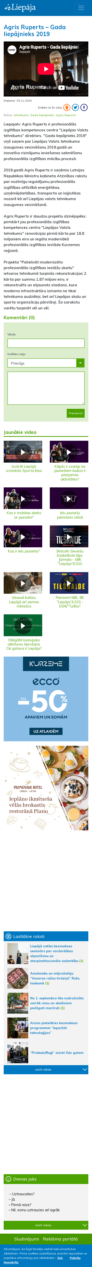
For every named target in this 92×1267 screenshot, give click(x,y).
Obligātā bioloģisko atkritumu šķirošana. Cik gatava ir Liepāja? (24, 644)
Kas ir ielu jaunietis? (24, 551)
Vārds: (11, 334)
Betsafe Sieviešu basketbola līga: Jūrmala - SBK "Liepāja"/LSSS (70, 557)
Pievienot (75, 413)
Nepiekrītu (11, 1262)
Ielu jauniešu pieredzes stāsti (70, 515)
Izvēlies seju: (16, 354)
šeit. (60, 1258)
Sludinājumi (26, 1238)
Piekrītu (75, 1258)
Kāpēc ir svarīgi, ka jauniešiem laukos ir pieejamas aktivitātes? (70, 473)
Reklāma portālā (60, 1238)
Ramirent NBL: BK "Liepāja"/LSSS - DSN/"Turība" (70, 601)
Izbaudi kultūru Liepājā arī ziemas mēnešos (24, 601)
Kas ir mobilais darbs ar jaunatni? (24, 515)
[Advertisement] (46, 881)
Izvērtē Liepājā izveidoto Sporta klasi (24, 468)
